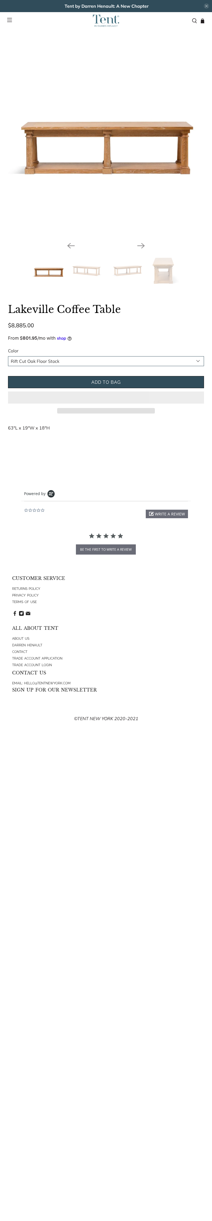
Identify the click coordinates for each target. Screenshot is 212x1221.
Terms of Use (24, 602)
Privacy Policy (25, 595)
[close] (206, 6)
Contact (19, 652)
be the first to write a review (106, 549)
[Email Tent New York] (28, 615)
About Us (20, 639)
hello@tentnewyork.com (47, 683)
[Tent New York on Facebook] (14, 615)
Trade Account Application (37, 658)
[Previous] (71, 246)
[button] (106, 397)
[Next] (141, 246)
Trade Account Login (32, 665)
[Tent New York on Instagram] (21, 615)
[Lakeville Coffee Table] (106, 139)
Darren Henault (27, 645)
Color (13, 350)
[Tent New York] (106, 20)
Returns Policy (26, 589)
